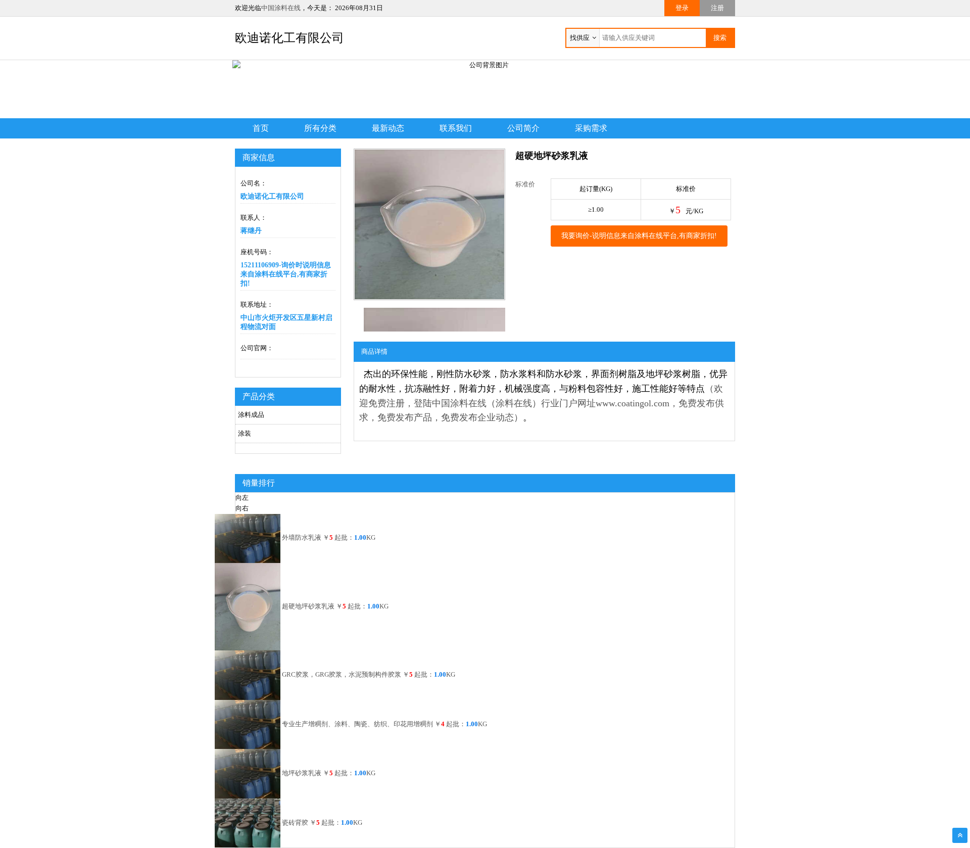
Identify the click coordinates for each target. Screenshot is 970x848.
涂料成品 (251, 414)
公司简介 (523, 128)
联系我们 (456, 128)
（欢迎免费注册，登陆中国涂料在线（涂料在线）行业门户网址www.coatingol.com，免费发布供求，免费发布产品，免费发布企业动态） (541, 403)
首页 (261, 128)
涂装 (244, 433)
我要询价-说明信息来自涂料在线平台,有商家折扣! (639, 236)
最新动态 (388, 128)
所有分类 (320, 128)
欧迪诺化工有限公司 (289, 37)
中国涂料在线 (281, 8)
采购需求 (591, 128)
